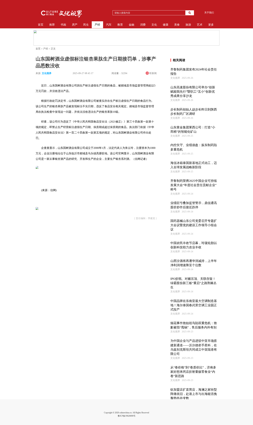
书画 (63, 24)
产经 (97, 24)
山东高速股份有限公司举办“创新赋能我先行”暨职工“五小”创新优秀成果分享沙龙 (192, 92)
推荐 (52, 24)
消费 (143, 24)
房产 (74, 24)
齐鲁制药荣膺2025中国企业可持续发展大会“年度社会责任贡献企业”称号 (193, 185)
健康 (165, 24)
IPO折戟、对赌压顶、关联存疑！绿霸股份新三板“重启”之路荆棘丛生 (193, 283)
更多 (211, 24)
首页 (40, 24)
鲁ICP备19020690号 (126, 416)
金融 (131, 24)
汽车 (109, 24)
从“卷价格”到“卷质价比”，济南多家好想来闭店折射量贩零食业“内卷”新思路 (193, 372)
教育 (120, 24)
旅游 (188, 24)
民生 (86, 24)
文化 (154, 24)
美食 (177, 24)
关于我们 (209, 12)
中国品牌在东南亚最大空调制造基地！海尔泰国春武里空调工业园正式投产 (193, 305)
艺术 (199, 24)
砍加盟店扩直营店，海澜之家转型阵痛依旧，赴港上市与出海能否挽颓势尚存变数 (193, 394)
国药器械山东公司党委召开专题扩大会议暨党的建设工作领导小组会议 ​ (193, 225)
